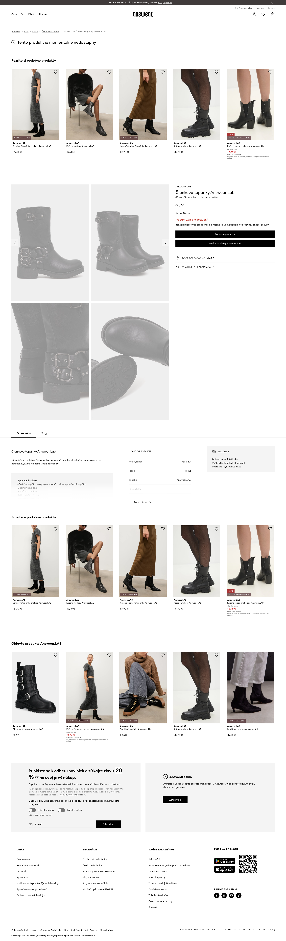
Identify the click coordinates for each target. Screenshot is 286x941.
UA (263, 930)
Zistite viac (175, 799)
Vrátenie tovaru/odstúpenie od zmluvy (169, 865)
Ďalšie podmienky (92, 865)
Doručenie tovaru (157, 871)
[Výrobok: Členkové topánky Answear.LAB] (35, 687)
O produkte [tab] (24, 433)
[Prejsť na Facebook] (216, 895)
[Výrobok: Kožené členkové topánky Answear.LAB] (143, 104)
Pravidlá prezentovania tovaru (99, 871)
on (22, 14)
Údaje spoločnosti (73, 930)
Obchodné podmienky (95, 859)
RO (249, 930)
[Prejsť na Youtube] (231, 895)
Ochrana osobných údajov (31, 895)
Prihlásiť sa (108, 824)
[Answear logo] (143, 14)
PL (244, 930)
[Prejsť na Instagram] (224, 895)
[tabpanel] (143, 472)
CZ (219, 930)
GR (224, 930)
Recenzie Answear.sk (28, 865)
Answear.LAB (183, 186)
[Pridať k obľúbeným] (55, 72)
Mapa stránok (107, 930)
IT (240, 930)
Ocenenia (22, 871)
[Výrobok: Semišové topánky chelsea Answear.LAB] (35, 104)
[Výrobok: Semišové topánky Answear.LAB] (143, 687)
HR (229, 930)
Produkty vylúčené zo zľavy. (73, 794)
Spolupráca (23, 877)
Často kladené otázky (160, 901)
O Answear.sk (24, 859)
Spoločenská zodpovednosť (32, 889)
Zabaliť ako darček (158, 895)
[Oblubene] (263, 14)
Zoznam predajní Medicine (162, 883)
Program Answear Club (95, 883)
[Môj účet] (254, 14)
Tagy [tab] (45, 433)
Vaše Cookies (91, 930)
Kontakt (152, 907)
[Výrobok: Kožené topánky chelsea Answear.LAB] (250, 104)
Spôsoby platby (157, 877)
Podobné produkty (225, 234)
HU (235, 930)
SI (254, 930)
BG (208, 930)
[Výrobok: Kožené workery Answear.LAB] (89, 104)
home (43, 14)
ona (14, 14)
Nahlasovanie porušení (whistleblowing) (38, 883)
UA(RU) (271, 930)
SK (259, 930)
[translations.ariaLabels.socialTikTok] (239, 895)
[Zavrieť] (272, 2)
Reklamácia (154, 859)
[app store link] (224, 869)
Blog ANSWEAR (91, 877)
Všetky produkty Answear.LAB (225, 243)
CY (213, 930)
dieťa (31, 14)
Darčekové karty (157, 889)
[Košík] (273, 14)
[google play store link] (224, 861)
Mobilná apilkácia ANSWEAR (98, 889)
